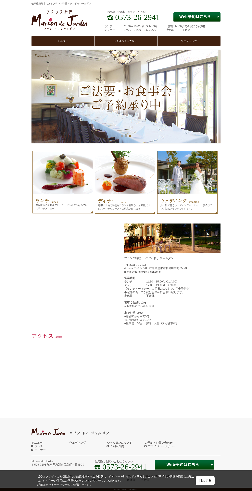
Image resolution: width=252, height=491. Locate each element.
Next (215, 97)
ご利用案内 (117, 446)
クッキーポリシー (57, 484)
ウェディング (189, 41)
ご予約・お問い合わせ (158, 442)
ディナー (40, 449)
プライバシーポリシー (162, 446)
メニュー (62, 41)
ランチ (39, 446)
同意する (205, 480)
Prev (36, 97)
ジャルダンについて (126, 41)
